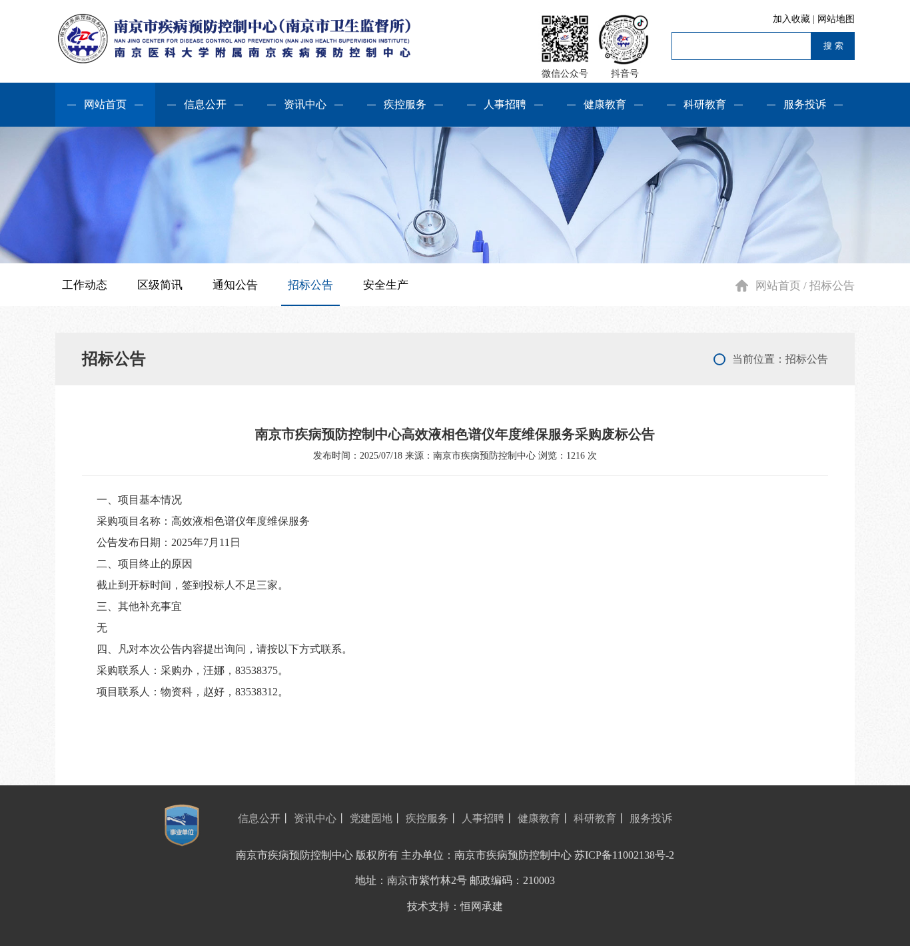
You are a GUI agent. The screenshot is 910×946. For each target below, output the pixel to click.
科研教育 (704, 104)
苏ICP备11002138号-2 (624, 855)
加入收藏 (793, 19)
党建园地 (371, 818)
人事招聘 (505, 104)
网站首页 (105, 104)
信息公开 (205, 104)
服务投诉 (804, 104)
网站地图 (836, 19)
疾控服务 (405, 104)
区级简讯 (160, 285)
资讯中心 (305, 104)
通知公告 (235, 285)
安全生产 (385, 285)
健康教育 (605, 104)
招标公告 (310, 285)
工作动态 (84, 285)
